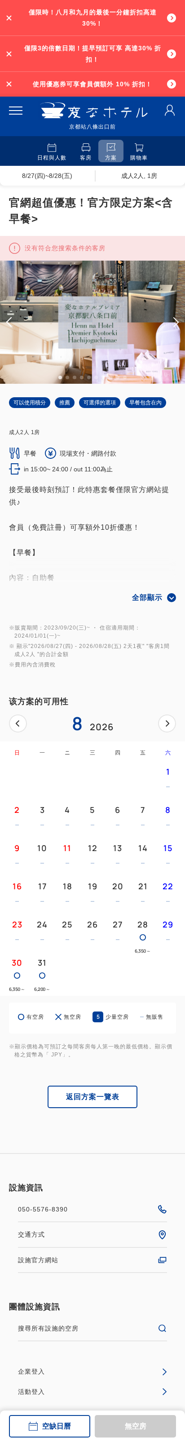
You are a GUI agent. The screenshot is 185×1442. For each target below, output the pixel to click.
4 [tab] (82, 377)
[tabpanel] (92, 322)
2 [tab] (67, 377)
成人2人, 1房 (139, 175)
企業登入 (31, 1371)
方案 (111, 158)
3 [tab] (74, 377)
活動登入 (31, 1391)
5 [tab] (89, 377)
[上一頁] (18, 723)
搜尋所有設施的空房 (48, 1328)
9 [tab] (117, 377)
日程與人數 (51, 158)
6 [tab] (96, 377)
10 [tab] (125, 377)
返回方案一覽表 (92, 1096)
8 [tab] (110, 377)
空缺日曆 (56, 1426)
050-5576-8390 (43, 1209)
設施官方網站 (38, 1260)
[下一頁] (167, 723)
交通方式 (31, 1234)
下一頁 (167, 723)
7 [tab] (103, 377)
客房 (86, 158)
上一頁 (18, 723)
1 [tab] (60, 377)
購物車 (139, 158)
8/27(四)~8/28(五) (47, 175)
